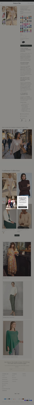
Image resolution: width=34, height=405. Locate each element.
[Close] (27, 197)
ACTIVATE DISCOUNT (22, 207)
